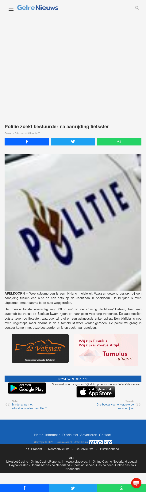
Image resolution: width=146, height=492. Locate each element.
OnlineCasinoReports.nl (47, 461)
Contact (105, 434)
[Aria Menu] (11, 9)
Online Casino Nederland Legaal (115, 461)
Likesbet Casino (17, 461)
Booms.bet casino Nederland (50, 465)
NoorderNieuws (58, 449)
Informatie (52, 434)
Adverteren (88, 434)
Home (38, 434)
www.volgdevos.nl (78, 461)
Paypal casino (18, 465)
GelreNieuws (84, 449)
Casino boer (104, 465)
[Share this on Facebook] (27, 141)
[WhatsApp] (119, 141)
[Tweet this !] (73, 141)
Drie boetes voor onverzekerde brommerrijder (115, 404)
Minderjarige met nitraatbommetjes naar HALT (29, 404)
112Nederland (109, 449)
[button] (136, 483)
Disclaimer (70, 434)
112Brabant (34, 449)
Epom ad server (83, 465)
